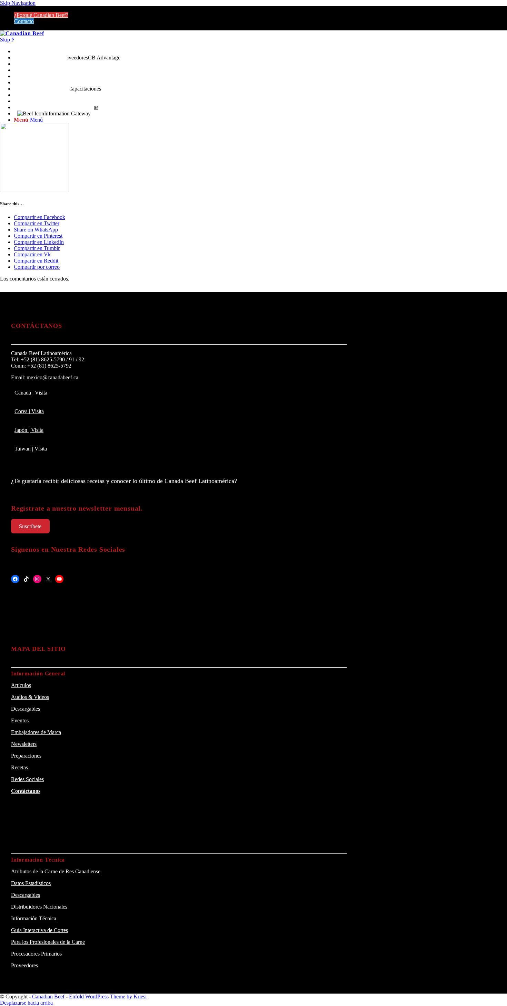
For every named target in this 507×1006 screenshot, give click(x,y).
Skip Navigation (18, 3)
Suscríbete (30, 526)
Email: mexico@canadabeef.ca (44, 377)
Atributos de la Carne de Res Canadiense (55, 871)
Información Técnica (33, 918)
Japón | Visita (28, 430)
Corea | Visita (29, 411)
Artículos (21, 685)
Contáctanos (25, 791)
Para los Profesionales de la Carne (48, 942)
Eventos (20, 720)
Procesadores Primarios (36, 954)
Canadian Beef (48, 996)
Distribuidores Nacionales (39, 907)
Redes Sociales (27, 779)
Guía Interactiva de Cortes (39, 930)
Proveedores (24, 965)
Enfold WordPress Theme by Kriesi (108, 996)
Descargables (25, 709)
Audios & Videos (30, 697)
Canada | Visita (30, 393)
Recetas (19, 767)
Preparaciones (26, 756)
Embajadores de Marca (36, 732)
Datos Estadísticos (31, 883)
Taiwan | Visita (30, 449)
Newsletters (24, 744)
